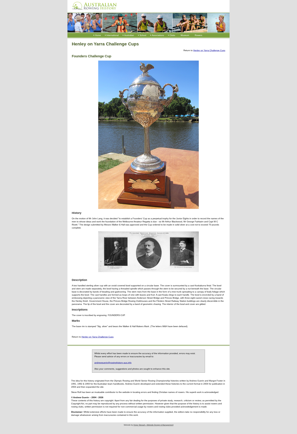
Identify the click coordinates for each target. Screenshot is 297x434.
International (112, 35)
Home (98, 35)
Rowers (198, 35)
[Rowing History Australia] (92, 11)
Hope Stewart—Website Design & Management (153, 425)
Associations (158, 35)
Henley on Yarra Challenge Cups (209, 50)
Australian (129, 35)
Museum (185, 35)
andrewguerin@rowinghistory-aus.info (112, 362)
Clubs (172, 35)
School (143, 35)
